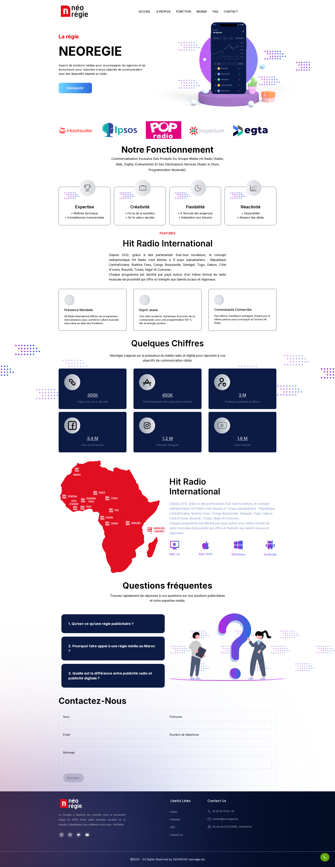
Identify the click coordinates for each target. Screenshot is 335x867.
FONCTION (183, 11)
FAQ (215, 11)
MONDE (202, 11)
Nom (66, 717)
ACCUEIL (145, 11)
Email (66, 734)
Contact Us (176, 834)
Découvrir (75, 88)
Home (173, 811)
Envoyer (73, 778)
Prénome (176, 717)
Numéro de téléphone (184, 734)
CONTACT (231, 11)
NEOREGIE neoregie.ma (189, 859)
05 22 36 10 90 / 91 (223, 811)
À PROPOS (163, 11)
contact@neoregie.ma (225, 818)
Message (69, 752)
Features (175, 819)
